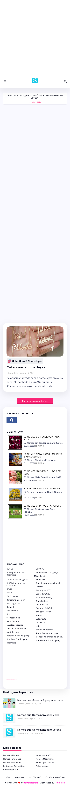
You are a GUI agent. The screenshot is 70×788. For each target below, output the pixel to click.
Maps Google (40, 576)
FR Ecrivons (12, 596)
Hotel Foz (40, 579)
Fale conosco (42, 766)
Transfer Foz (42, 601)
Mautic (39, 615)
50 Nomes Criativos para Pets (42, 505)
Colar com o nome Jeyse (27, 361)
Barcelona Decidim (16, 600)
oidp (38, 626)
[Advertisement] (35, 40)
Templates (60, 782)
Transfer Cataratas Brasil (48, 583)
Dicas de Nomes (11, 755)
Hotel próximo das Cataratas (15, 573)
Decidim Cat (42, 604)
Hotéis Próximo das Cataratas (16, 584)
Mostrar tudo (35, 102)
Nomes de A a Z (43, 755)
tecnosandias (13, 617)
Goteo (9, 614)
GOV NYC (40, 569)
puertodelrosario (15, 625)
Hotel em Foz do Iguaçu (47, 572)
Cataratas (11, 643)
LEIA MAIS (39, 446)
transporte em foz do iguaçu (49, 637)
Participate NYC (43, 590)
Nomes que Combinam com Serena (39, 729)
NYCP (9, 592)
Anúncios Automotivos (47, 633)
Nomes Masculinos (45, 759)
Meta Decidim (13, 621)
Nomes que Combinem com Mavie (38, 715)
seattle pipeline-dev (16, 628)
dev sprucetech (43, 611)
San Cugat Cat (13, 603)
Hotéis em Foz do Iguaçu (18, 635)
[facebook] (12, 420)
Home (8, 777)
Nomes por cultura (45, 762)
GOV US (10, 569)
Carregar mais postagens (35, 401)
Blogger (39, 586)
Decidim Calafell (44, 608)
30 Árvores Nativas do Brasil (42, 488)
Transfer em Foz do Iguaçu (48, 640)
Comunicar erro (10, 769)
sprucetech (12, 610)
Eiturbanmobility (44, 597)
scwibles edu (13, 632)
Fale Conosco (35, 777)
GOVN (9, 589)
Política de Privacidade (14, 766)
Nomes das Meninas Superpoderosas (40, 700)
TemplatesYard (31, 782)
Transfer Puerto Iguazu (17, 579)
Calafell (10, 607)
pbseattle (40, 622)
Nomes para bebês (12, 762)
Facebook (19, 777)
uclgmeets (41, 619)
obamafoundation (44, 629)
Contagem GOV (43, 594)
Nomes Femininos (12, 759)
